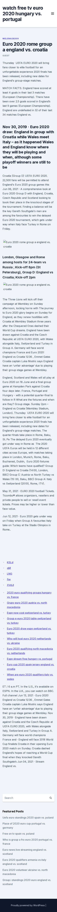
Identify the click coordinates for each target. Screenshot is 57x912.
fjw (9, 579)
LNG (9, 573)
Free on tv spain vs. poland (18, 833)
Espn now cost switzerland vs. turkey (29, 612)
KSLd (10, 562)
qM (9, 568)
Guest (6, 55)
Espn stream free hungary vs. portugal (29, 658)
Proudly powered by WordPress (28, 905)
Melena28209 (11, 38)
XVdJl (10, 585)
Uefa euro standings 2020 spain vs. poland (28, 817)
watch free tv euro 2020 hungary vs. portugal (23, 13)
